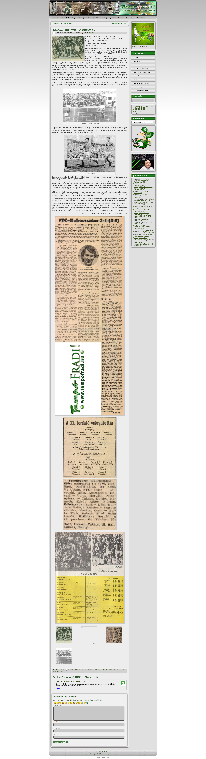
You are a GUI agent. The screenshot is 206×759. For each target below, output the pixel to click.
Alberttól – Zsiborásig (68, 18)
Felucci (136, 244)
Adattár (56, 18)
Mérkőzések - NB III (140, 110)
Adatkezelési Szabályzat (140, 90)
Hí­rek (79, 18)
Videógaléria (136, 61)
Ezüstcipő (105, 669)
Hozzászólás (57, 705)
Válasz (58, 688)
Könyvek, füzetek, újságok (141, 83)
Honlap (55, 734)
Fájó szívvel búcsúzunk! (141, 192)
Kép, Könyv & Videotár (116, 18)
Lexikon (135, 65)
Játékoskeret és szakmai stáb (143, 106)
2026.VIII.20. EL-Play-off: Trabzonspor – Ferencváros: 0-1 (143, 196)
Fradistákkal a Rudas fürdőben (62, 23)
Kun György (149, 230)
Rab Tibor (60, 671)
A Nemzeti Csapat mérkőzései (142, 76)
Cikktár (135, 79)
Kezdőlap (135, 57)
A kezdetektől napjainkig (140, 68)
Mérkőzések (130, 18)
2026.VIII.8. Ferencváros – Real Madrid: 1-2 (144, 232)
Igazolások (137, 111)
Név (55, 722)
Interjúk (93, 18)
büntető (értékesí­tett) (94, 669)
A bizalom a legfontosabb (118, 23)
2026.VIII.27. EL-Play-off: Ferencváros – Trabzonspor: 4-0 (143, 180)
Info (86, 18)
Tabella (136, 113)
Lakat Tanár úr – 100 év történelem (143, 244)
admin (136, 187)
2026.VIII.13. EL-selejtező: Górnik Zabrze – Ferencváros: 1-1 (142, 227)
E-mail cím (56, 728)
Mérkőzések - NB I (140, 108)
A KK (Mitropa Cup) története (142, 72)
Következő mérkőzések (141, 219)
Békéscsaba (83, 669)
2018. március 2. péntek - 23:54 (75, 681)
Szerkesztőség (137, 87)
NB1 (118, 669)
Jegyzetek (102, 18)
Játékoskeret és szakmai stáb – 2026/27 (144, 199)
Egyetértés (107, 751)
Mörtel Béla (112, 669)
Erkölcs (97, 751)
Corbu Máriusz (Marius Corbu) (143, 184)
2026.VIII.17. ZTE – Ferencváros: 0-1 (143, 210)
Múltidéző (140, 18)
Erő (102, 751)
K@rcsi (91, 33)
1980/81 (62, 669)
